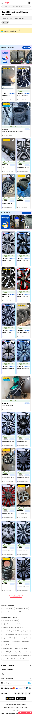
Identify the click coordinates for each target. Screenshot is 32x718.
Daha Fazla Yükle (16, 596)
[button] (2, 3)
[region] (16, 57)
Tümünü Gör (26, 47)
